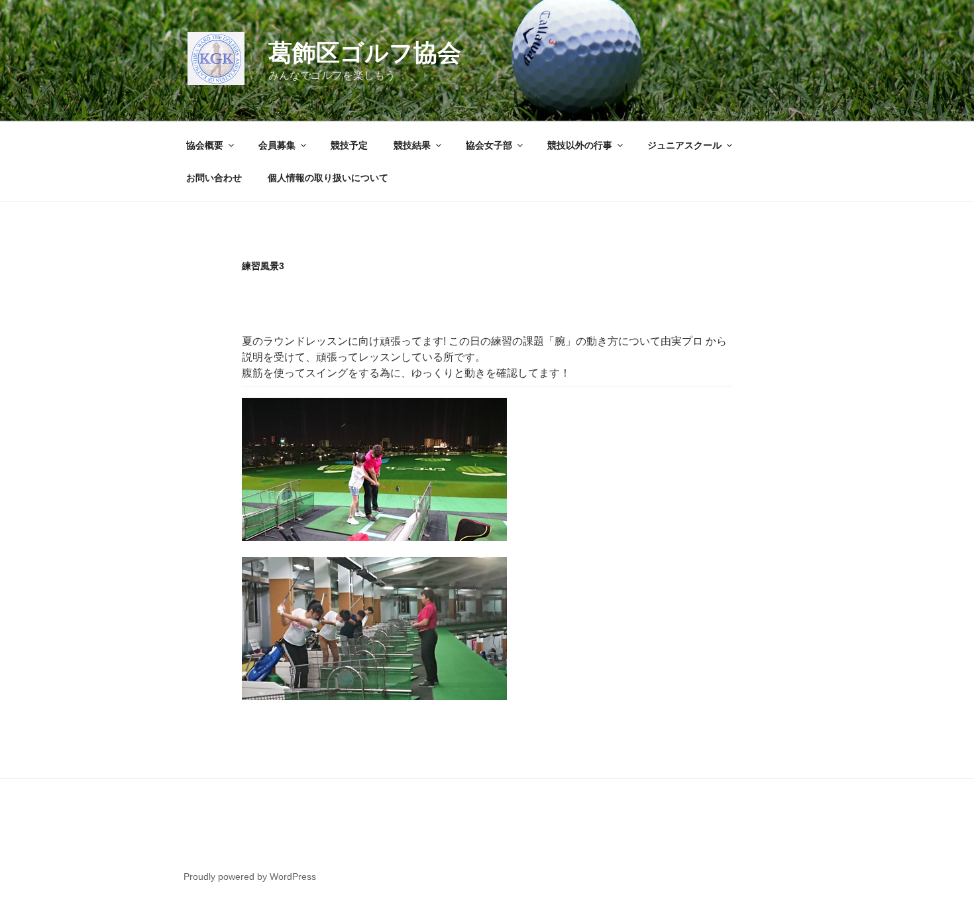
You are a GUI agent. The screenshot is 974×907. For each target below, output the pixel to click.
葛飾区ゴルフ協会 (364, 52)
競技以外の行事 (579, 145)
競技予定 (349, 145)
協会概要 (204, 145)
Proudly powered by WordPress (250, 876)
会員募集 (277, 145)
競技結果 (412, 145)
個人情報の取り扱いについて (328, 177)
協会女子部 (489, 145)
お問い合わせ (214, 177)
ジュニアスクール (684, 145)
